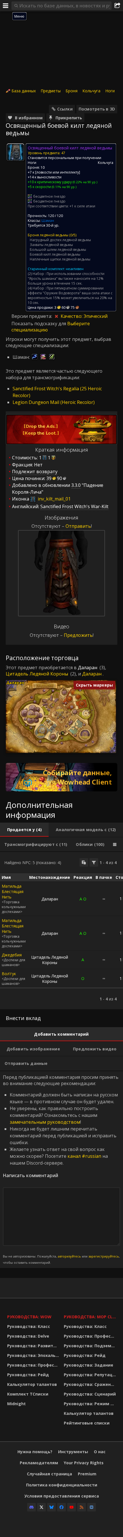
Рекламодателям (39, 1462)
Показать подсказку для (39, 323)
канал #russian (84, 1156)
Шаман (47, 220)
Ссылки (65, 109)
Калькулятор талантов (32, 1384)
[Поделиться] (117, 5)
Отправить (78, 526)
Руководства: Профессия (34, 1365)
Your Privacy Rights (84, 1462)
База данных (23, 90)
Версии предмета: (32, 316)
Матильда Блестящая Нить (12, 891)
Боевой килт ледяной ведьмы (55, 254)
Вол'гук (9, 973)
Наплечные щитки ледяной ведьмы (60, 259)
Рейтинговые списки (87, 1423)
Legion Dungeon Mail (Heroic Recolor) (54, 402)
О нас (100, 1451)
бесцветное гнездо (49, 196)
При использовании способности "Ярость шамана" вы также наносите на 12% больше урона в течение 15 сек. (66, 278)
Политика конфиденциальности (61, 1485)
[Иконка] (15, 152)
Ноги (110, 90)
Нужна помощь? (34, 1451)
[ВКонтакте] (91, 1507)
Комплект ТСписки (27, 1394)
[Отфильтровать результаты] (94, 862)
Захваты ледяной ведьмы (51, 244)
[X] (41, 1507)
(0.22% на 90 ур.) (84, 182)
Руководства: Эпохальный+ (34, 1355)
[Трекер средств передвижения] (61, 777)
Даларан (87, 667)
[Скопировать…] (84, 862)
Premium (87, 1473)
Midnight (16, 1403)
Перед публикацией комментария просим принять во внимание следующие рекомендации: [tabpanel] (61, 1169)
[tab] (24, 830)
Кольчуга (91, 90)
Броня (72, 90)
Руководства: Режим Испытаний (91, 1403)
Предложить (78, 635)
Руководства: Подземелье (91, 1345)
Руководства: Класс (28, 1326)
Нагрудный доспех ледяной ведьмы (60, 239)
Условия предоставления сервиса (61, 1496)
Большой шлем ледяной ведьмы (58, 249)
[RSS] (81, 1507)
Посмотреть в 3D (97, 109)
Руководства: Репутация (91, 1374)
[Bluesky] (51, 1507)
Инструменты (73, 1451)
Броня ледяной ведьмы (48, 235)
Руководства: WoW (29, 1316)
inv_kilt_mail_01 (54, 499)
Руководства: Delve (28, 1336)
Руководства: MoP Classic (91, 1316)
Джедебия (12, 955)
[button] (62, 733)
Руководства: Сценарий (90, 1394)
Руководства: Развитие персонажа (34, 1345)
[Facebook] (61, 1507)
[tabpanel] (61, 930)
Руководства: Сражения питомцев (91, 1384)
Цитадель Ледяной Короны (37, 674)
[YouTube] (71, 1507)
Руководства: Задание (88, 1365)
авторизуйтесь (69, 1256)
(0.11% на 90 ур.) (63, 187)
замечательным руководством (45, 1122)
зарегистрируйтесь (103, 1256)
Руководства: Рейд (28, 1374)
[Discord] (31, 1507)
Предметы (51, 90)
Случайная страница (49, 1473)
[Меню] (5, 5)
